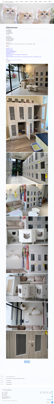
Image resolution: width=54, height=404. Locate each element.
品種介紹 (31, 1)
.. (12, 400)
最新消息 (17, 1)
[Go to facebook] (52, 402)
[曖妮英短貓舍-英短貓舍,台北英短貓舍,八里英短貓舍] (8, 1)
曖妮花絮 (45, 1)
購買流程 (26, 1)
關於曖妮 (21, 1)
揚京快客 (6, 400)
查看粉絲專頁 (27, 361)
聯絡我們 (50, 1)
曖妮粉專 (40, 1)
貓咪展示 (36, 1)
